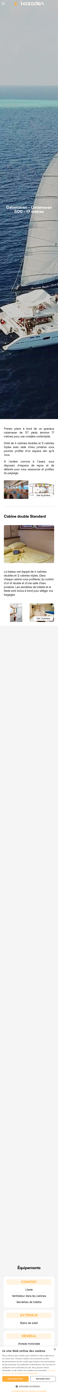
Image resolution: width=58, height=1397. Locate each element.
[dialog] (29, 1371)
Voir (43, 495)
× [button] (55, 1349)
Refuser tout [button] (43, 1379)
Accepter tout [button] (15, 1379)
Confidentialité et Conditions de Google (29, 1391)
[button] (29, 1386)
